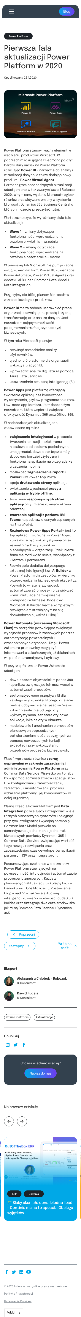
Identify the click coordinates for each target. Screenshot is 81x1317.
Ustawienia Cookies (18, 1301)
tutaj (55, 209)
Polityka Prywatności (18, 1293)
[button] (10, 11)
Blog (66, 11)
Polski (10, 1312)
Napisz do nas (40, 1073)
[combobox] (13, 1313)
